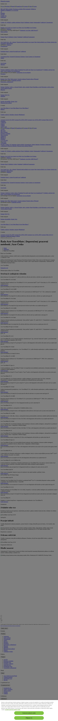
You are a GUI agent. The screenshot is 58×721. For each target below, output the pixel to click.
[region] (29, 710)
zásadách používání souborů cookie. (12, 709)
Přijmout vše (29, 718)
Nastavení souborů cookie (29, 713)
